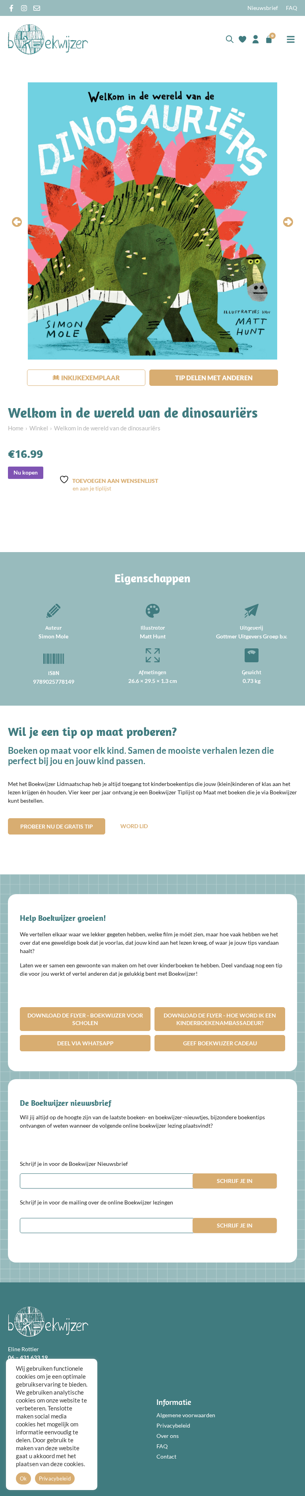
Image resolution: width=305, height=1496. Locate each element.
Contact (166, 1456)
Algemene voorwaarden (185, 1415)
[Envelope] (36, 8)
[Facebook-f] (11, 8)
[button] (290, 39)
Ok (23, 1478)
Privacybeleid (173, 1425)
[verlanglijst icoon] (242, 39)
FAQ (291, 7)
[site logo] (48, 39)
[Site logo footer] (48, 1321)
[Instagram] (24, 8)
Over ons (167, 1435)
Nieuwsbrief (262, 7)
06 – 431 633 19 (28, 1357)
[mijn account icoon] (255, 39)
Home (15, 428)
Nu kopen (26, 472)
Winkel (38, 428)
